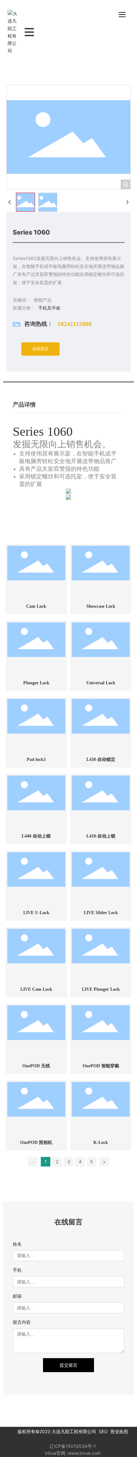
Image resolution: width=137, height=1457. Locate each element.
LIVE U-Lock (36, 912)
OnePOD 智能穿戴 (101, 1066)
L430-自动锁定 (100, 759)
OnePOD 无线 (36, 1066)
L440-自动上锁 (36, 836)
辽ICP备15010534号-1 (72, 1446)
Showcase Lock (100, 606)
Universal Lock (100, 683)
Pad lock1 (36, 759)
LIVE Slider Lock (101, 912)
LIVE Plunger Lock (101, 989)
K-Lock (100, 1142)
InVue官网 (55, 1453)
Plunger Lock (36, 683)
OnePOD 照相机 (36, 1142)
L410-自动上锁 (100, 836)
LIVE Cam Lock (36, 989)
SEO (103, 1431)
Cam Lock (36, 606)
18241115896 (74, 323)
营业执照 (119, 1431)
